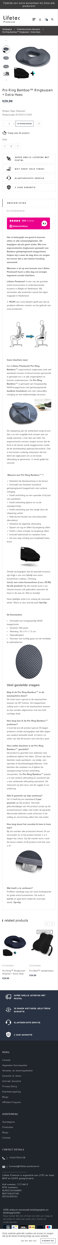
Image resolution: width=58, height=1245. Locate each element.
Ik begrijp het (48, 1241)
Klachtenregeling (11, 1091)
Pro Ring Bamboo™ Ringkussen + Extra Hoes (21, 32)
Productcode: (9, 114)
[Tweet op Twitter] (11, 146)
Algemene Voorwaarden (14, 1065)
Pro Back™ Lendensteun (41, 970)
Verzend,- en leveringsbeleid (17, 1070)
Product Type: (8, 110)
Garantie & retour (11, 1075)
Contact (6, 1060)
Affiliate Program (11, 1102)
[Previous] (17, 60)
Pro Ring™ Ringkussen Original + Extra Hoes (13, 972)
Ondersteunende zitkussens (28, 29)
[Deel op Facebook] (4, 146)
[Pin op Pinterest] (17, 146)
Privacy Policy (9, 1086)
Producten (7, 1127)
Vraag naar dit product (19, 132)
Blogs (5, 1097)
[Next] (48, 60)
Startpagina (7, 29)
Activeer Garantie (11, 1081)
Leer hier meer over (29, 1241)
